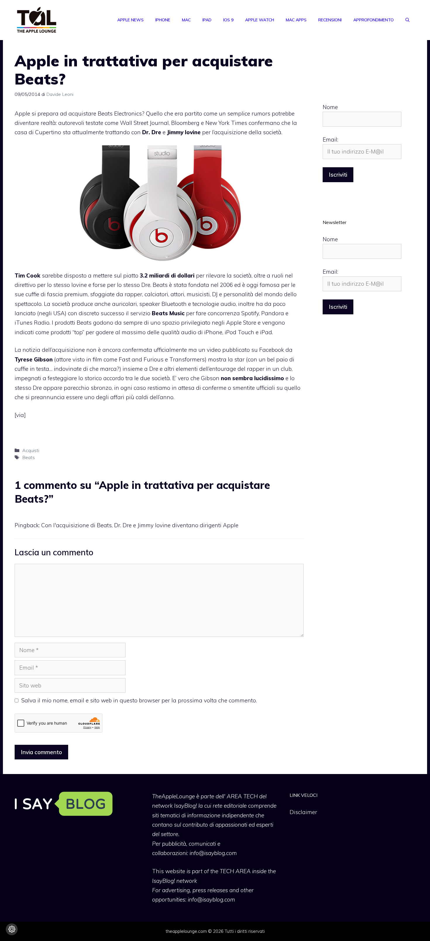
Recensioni (330, 20)
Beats (28, 457)
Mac (186, 20)
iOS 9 (228, 20)
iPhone (162, 20)
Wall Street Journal (144, 122)
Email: (330, 139)
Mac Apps (296, 20)
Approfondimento (373, 20)
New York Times (226, 122)
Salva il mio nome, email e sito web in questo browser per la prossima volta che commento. (139, 700)
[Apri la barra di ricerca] (407, 20)
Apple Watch (259, 20)
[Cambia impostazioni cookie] (12, 929)
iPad (206, 20)
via (20, 414)
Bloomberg (185, 122)
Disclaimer (303, 812)
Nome (330, 107)
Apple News (130, 20)
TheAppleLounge (173, 796)
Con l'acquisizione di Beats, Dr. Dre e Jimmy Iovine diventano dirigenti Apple (139, 525)
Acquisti (30, 450)
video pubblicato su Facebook (245, 349)
